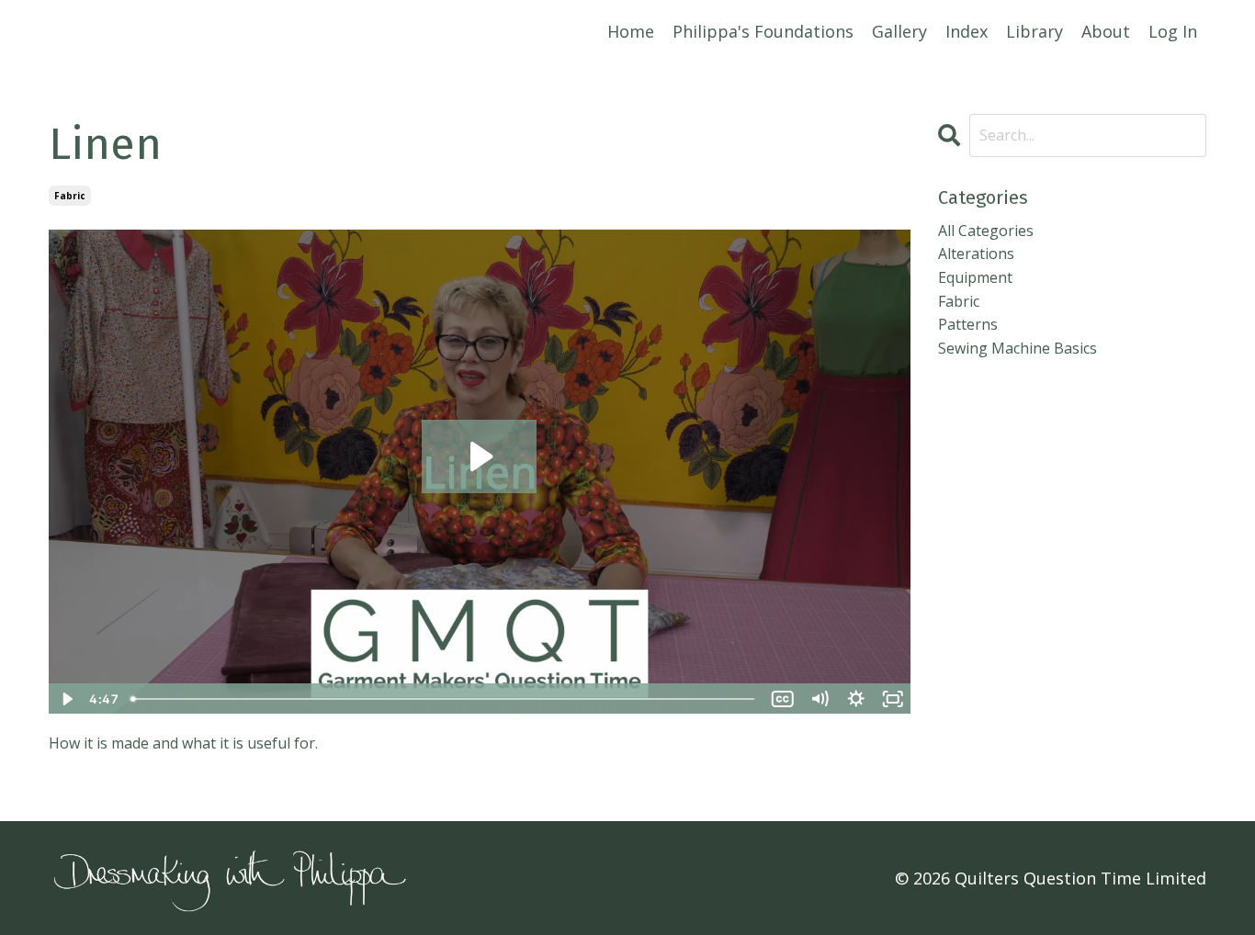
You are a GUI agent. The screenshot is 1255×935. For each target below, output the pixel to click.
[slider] (443, 699)
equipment (975, 277)
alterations (976, 253)
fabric (69, 195)
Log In (1172, 31)
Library (1034, 31)
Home (630, 31)
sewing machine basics (1017, 348)
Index (966, 31)
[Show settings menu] (856, 699)
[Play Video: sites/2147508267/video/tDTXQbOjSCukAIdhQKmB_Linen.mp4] (479, 456)
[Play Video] (66, 699)
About (1105, 31)
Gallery (899, 31)
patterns (968, 324)
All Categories (986, 230)
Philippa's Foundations (763, 31)
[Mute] (819, 699)
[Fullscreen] (893, 699)
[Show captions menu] (782, 699)
